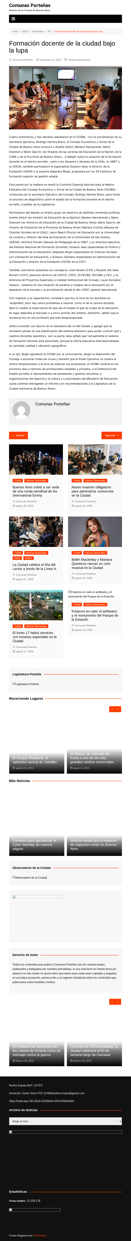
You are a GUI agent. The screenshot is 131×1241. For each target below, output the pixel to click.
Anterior (20, 435)
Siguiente (110, 435)
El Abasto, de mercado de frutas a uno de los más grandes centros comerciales (92, 758)
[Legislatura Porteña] (25, 683)
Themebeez (40, 1235)
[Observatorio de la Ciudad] (29, 877)
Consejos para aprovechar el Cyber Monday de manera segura (34, 845)
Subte (17, 558)
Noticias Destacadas (79, 59)
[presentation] (112, 709)
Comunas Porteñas (29, 5)
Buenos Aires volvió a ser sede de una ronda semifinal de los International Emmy (36, 491)
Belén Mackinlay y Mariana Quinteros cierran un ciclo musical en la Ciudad (92, 564)
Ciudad (17, 480)
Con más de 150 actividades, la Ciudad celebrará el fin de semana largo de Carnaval (94, 1051)
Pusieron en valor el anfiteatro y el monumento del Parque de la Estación (95, 615)
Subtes (28, 558)
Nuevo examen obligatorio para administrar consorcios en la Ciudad (93, 491)
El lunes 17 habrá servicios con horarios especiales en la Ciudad (35, 637)
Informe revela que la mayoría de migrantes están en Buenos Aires (93, 845)
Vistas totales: (18, 1200)
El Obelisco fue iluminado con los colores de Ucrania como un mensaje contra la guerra (36, 1051)
